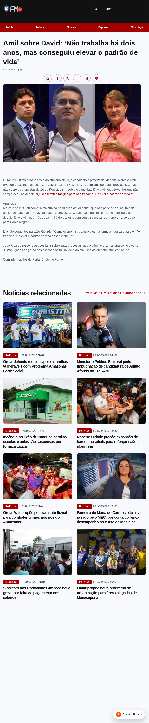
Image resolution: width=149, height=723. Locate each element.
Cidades (71, 27)
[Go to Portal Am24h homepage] (13, 9)
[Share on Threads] (96, 78)
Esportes (103, 27)
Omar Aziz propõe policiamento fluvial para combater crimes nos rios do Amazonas (35, 517)
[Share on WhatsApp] (48, 78)
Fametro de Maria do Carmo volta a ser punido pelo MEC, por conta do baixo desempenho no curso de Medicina (109, 517)
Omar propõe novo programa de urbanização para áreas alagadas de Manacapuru (107, 593)
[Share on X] (67, 78)
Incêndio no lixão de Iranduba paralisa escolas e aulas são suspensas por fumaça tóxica (35, 441)
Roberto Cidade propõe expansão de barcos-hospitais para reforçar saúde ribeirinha (107, 441)
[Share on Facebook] (58, 78)
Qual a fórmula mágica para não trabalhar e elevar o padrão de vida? (84, 194)
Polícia (9, 27)
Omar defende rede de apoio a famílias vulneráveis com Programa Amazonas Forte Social (35, 366)
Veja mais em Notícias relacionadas (113, 293)
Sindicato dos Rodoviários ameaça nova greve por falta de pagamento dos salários (36, 593)
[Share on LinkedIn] (77, 78)
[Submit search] (96, 9)
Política (40, 27)
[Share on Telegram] (87, 78)
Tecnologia (137, 27)
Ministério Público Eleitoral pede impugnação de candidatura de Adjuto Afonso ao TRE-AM (108, 366)
